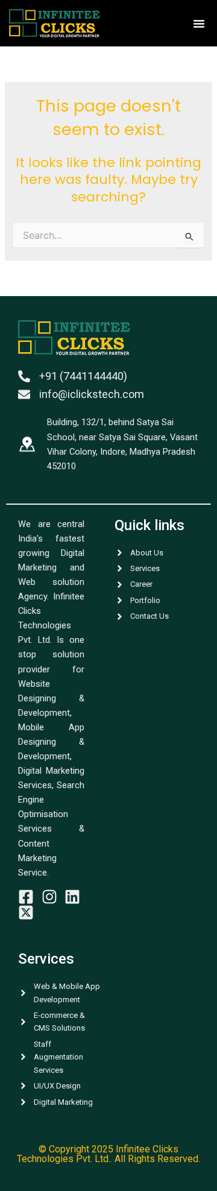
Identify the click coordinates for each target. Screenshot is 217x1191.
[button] (199, 23)
